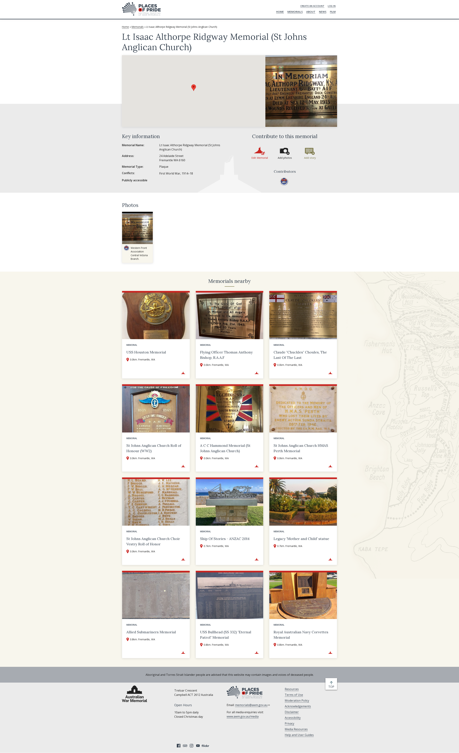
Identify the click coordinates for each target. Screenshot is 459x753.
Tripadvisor (185, 746)
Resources (292, 689)
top (332, 687)
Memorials (295, 11)
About (310, 11)
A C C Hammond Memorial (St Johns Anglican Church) (225, 448)
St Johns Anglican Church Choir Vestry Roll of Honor (153, 541)
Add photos (285, 157)
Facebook (178, 746)
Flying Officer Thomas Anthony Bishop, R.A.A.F (226, 355)
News (322, 11)
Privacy (289, 723)
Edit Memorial (259, 157)
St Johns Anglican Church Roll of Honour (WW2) (153, 448)
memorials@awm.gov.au (251, 705)
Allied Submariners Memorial (151, 632)
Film (333, 11)
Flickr (206, 746)
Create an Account (312, 6)
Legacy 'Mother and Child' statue (301, 538)
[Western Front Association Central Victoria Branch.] (284, 181)
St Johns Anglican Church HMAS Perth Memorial (301, 448)
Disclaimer (292, 712)
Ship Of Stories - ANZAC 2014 (225, 538)
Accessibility (293, 718)
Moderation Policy (297, 700)
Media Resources (296, 729)
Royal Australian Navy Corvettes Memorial (301, 635)
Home (280, 11)
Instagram (191, 746)
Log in (332, 6)
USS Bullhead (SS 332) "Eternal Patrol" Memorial (225, 635)
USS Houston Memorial (146, 352)
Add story (310, 157)
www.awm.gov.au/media (243, 716)
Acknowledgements (298, 706)
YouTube (198, 746)
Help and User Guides (299, 735)
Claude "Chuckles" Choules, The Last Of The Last (300, 355)
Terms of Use (294, 695)
